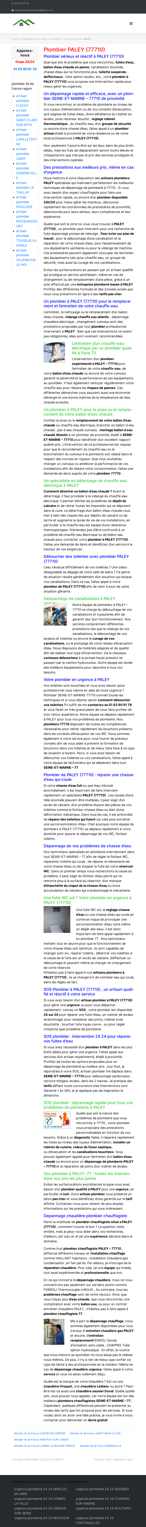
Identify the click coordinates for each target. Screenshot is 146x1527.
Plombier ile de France (34, 39)
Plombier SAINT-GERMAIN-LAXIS (113, 1459)
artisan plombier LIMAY (22, 153)
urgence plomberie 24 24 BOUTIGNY (104, 1508)
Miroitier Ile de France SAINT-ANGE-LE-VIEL (95, 1433)
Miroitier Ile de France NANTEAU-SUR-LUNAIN (41, 1439)
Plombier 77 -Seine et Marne (65, 39)
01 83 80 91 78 (21, 3)
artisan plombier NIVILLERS (24, 202)
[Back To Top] (137, 1518)
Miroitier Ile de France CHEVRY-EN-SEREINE (39, 1433)
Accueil (16, 39)
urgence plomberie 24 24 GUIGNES (102, 1489)
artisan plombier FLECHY (22, 100)
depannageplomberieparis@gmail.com (34, 10)
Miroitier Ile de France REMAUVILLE (100, 1445)
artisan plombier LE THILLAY (25, 187)
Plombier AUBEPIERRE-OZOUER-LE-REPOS (38, 1459)
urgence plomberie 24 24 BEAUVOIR (41, 1518)
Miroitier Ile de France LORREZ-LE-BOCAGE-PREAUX (44, 1445)
